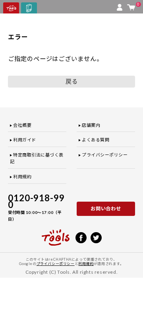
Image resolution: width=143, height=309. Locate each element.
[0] (131, 5)
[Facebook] (81, 236)
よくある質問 (95, 139)
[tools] (56, 234)
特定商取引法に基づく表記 (37, 158)
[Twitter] (96, 236)
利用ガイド (24, 139)
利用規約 (22, 176)
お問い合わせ (106, 209)
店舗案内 (91, 125)
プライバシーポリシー (105, 154)
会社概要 (22, 125)
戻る (71, 81)
